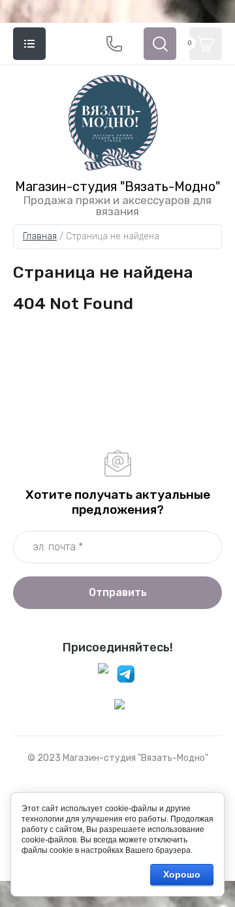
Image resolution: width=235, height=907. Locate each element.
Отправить (118, 592)
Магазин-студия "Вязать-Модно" (117, 186)
